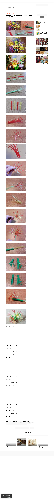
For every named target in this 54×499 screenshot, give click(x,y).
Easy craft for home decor (19, 422)
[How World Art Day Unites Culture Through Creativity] (38, 33)
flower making (22, 423)
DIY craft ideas (8, 422)
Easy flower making (31, 422)
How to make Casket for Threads (21, 446)
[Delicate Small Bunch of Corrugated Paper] (43, 442)
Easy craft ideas (25, 422)
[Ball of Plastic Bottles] (11, 442)
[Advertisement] (26, 8)
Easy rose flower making (9, 423)
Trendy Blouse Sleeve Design (40, 45)
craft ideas (20, 421)
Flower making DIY (28, 423)
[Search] (52, 1)
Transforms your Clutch (31, 446)
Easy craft (13, 422)
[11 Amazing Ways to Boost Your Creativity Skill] (38, 22)
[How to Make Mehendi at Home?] (38, 29)
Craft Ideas (7, 13)
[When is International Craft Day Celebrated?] (38, 26)
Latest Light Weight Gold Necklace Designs (42, 54)
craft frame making (15, 421)
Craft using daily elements (26, 421)
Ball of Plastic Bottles (9, 446)
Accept (9, 497)
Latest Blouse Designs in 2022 (40, 63)
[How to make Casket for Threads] (21, 442)
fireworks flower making (16, 423)
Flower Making (12, 13)
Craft (10, 421)
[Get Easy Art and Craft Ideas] (4, 1)
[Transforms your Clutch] (32, 442)
